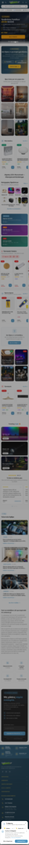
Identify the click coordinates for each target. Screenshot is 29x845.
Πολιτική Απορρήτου (16, 837)
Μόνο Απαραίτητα (7, 841)
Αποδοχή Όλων (21, 841)
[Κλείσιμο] (25, 823)
